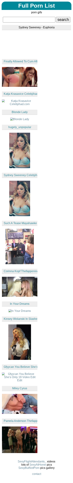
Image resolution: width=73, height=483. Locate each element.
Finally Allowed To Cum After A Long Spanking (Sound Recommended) (20, 61)
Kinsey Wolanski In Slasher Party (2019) (20, 318)
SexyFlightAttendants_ (32, 461)
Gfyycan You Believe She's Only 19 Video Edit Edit (20, 366)
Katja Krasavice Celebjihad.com (20, 93)
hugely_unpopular (19, 127)
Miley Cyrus (19, 388)
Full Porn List (36, 5)
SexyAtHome (37, 464)
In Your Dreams (19, 303)
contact (36, 473)
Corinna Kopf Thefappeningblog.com (20, 271)
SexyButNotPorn (29, 467)
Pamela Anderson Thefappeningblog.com (20, 420)
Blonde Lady (20, 112)
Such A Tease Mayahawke (20, 223)
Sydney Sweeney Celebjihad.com (20, 175)
